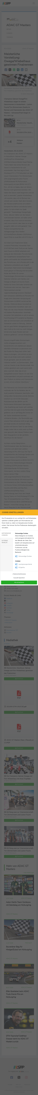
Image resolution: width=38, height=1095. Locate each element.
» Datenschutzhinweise (19, 574)
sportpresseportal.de (25, 564)
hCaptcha (22, 567)
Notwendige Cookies (6, 534)
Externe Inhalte (5, 541)
